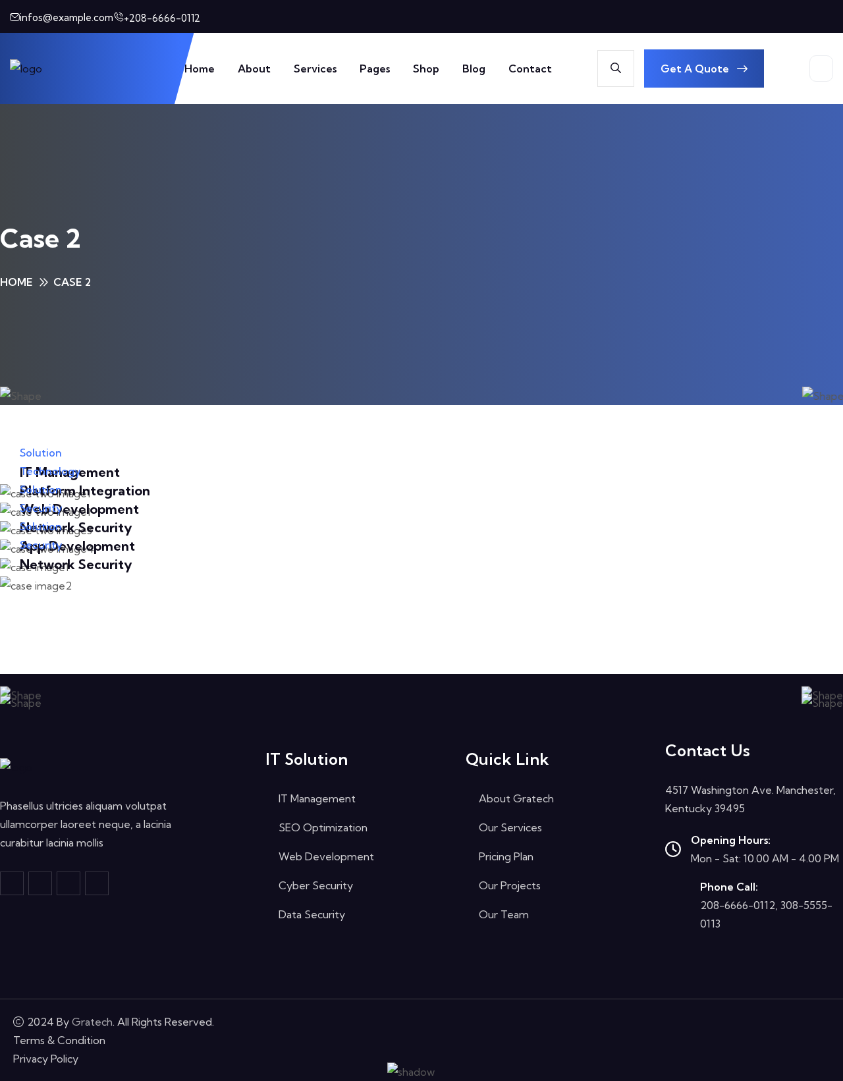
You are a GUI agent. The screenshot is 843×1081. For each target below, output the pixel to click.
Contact (530, 68)
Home (199, 68)
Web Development (326, 856)
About (254, 68)
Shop (426, 68)
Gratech (92, 1021)
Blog (473, 68)
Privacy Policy (45, 1058)
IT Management (317, 798)
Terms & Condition (59, 1040)
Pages (375, 68)
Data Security (312, 914)
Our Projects (510, 885)
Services (315, 68)
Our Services (510, 827)
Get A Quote (696, 68)
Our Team (504, 914)
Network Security (76, 564)
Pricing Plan (506, 856)
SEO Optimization (323, 827)
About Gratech (516, 798)
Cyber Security (316, 885)
